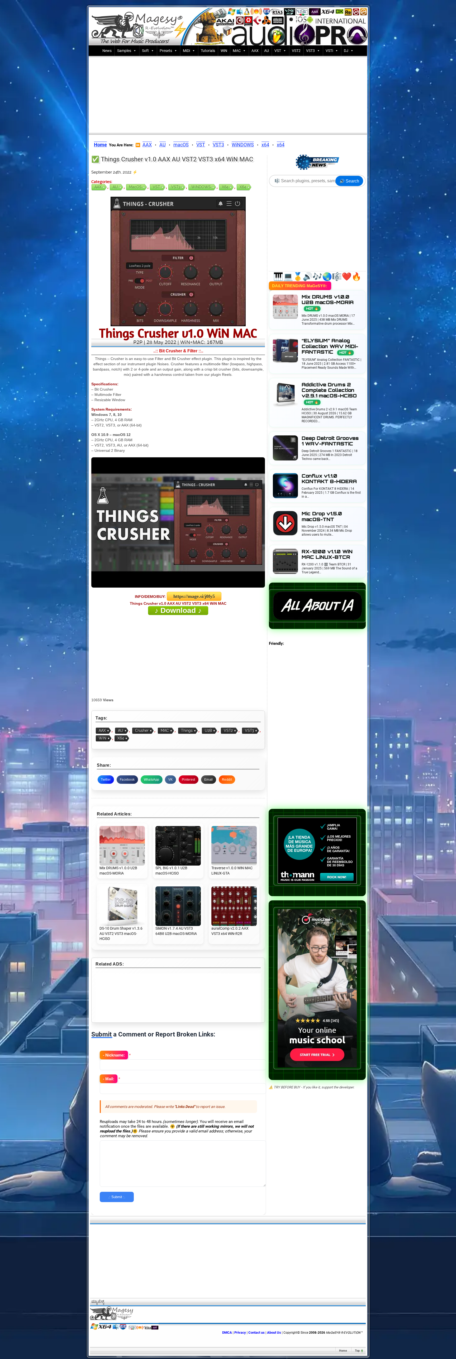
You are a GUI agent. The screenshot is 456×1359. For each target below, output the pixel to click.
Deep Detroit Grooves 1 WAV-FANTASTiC (330, 440)
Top (357, 1350)
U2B (208, 730)
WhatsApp (151, 779)
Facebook (127, 779)
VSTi (329, 51)
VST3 (310, 51)
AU (266, 51)
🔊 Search (349, 181)
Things (187, 730)
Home (343, 1350)
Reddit (227, 779)
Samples (124, 51)
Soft (145, 51)
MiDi (186, 51)
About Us (274, 1332)
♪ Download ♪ (178, 610)
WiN (224, 51)
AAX (255, 51)
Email (208, 779)
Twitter (106, 779)
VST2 (296, 51)
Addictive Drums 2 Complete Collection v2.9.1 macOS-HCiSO (329, 393)
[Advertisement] (228, 94)
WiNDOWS (243, 144)
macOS (181, 144)
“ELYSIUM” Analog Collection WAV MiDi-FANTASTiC (330, 346)
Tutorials (208, 51)
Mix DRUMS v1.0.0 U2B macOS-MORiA (328, 302)
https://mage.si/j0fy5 (194, 596)
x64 (265, 144)
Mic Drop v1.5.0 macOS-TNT (322, 516)
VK (170, 779)
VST (277, 51)
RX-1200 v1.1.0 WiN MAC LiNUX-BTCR (327, 554)
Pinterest (188, 779)
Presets (166, 51)
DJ (346, 51)
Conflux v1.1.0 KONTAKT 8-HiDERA (329, 478)
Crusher (142, 730)
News (107, 51)
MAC (237, 51)
